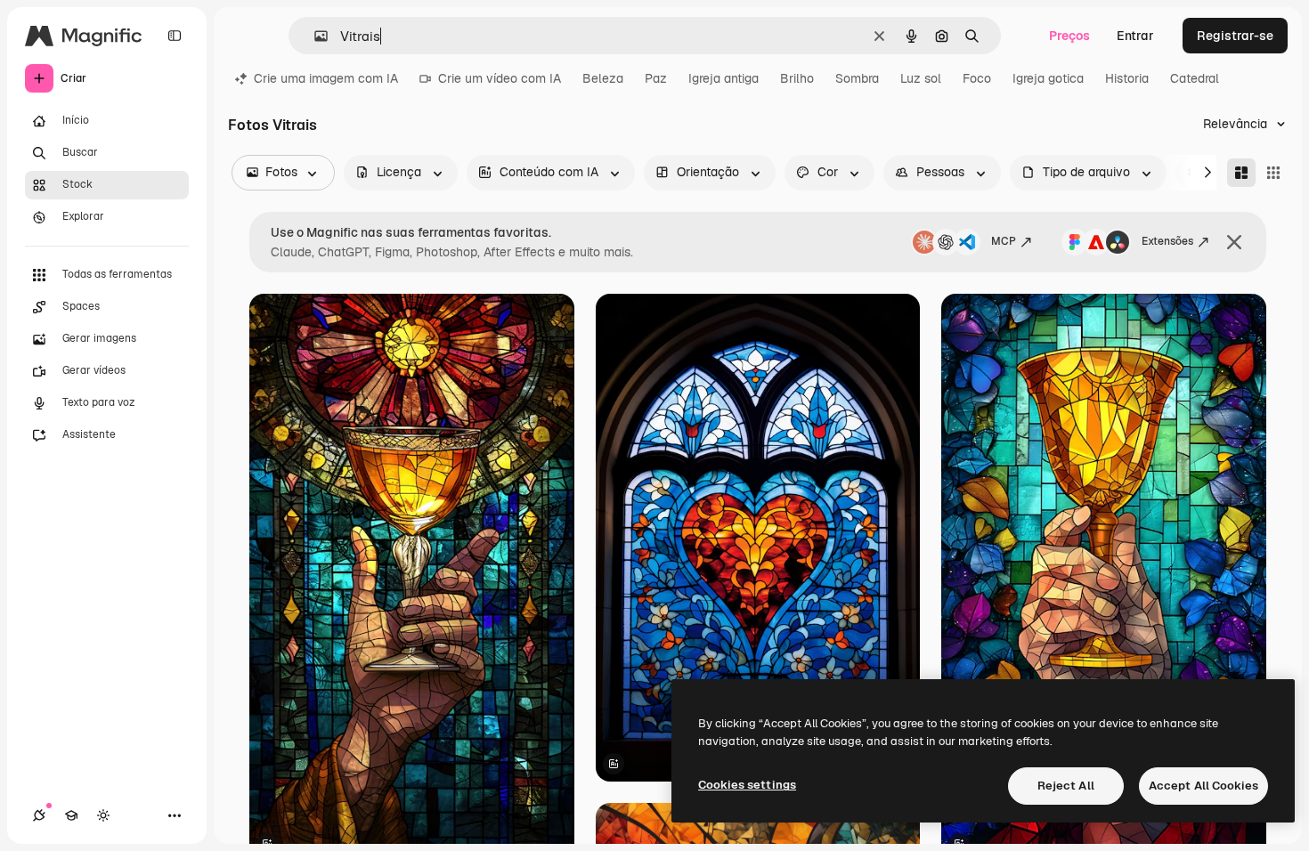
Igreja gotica (1048, 78)
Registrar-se (1235, 36)
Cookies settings (747, 784)
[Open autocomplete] (313, 36)
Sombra (857, 78)
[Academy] (71, 815)
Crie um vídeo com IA (499, 78)
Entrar (1135, 36)
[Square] (1273, 172)
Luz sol (920, 78)
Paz (656, 78)
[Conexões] (39, 815)
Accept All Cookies (1203, 785)
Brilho (797, 78)
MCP (1003, 241)
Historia (1127, 78)
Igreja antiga (723, 78)
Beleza (602, 78)
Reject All (1065, 785)
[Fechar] (1234, 242)
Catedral (1194, 78)
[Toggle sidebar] (174, 35)
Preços (1069, 36)
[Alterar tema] (103, 815)
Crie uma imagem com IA (326, 78)
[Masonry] (1241, 172)
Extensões (1167, 241)
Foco (977, 78)
